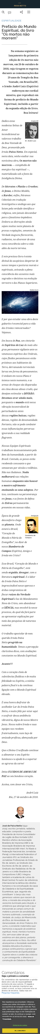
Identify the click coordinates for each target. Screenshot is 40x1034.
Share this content (21, 12)
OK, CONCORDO (20, 1031)
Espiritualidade (11, 20)
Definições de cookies (20, 1025)
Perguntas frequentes (10, 992)
